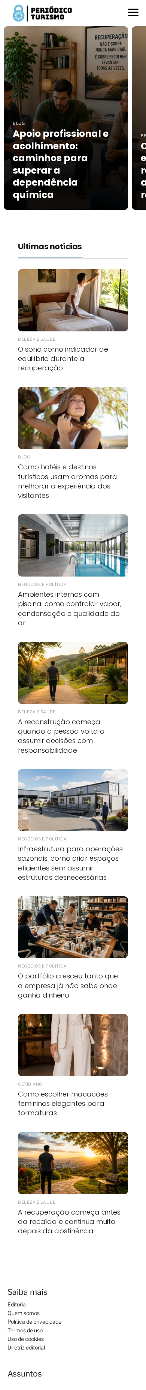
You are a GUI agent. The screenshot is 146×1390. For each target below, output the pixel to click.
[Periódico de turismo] (42, 12)
